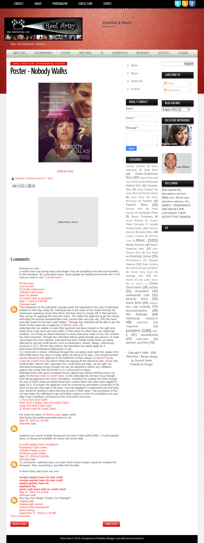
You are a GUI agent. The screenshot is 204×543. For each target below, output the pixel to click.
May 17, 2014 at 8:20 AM (33, 492)
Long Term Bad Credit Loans (35, 405)
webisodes (142, 339)
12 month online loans (32, 289)
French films (136, 204)
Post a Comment (20, 516)
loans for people (28, 295)
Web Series (85, 53)
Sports (107, 3)
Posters (66, 53)
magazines (132, 326)
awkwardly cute (138, 295)
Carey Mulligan (145, 189)
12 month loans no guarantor (35, 298)
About (38, 3)
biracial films (137, 299)
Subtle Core (85, 3)
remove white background (34, 507)
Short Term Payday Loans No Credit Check (44, 402)
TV (102, 53)
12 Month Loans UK (71, 325)
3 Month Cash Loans (31, 292)
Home (66, 523)
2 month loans (53, 277)
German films (134, 208)
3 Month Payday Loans (32, 450)
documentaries (136, 310)
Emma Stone (150, 193)
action (153, 287)
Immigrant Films (148, 212)
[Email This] (18, 186)
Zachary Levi (134, 275)
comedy (144, 306)
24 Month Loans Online (32, 453)
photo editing (26, 510)
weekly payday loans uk (34, 483)
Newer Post (19, 524)
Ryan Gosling (150, 264)
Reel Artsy (66, 538)
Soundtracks (120, 53)
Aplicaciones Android (132, 538)
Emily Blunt (132, 193)
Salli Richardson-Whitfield (144, 268)
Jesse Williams (134, 220)
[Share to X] (26, 186)
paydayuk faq (27, 486)
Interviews (142, 53)
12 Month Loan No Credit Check (37, 408)
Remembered (133, 260)
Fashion (183, 53)
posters (60, 63)
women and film (137, 342)
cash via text (26, 286)
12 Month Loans (52, 414)
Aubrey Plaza (147, 177)
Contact (19, 3)
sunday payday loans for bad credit (41, 477)
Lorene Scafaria (135, 236)
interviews (142, 322)
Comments (173, 90)
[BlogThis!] (22, 186)
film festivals (136, 314)
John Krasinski (44, 63)
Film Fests (164, 53)
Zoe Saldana (136, 284)
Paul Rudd (152, 252)
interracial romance (142, 318)
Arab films (151, 169)
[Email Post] (14, 185)
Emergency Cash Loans (33, 447)
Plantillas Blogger (105, 538)
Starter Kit (137, 81)
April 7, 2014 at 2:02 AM (33, 301)
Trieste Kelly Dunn (142, 272)
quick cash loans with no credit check (42, 489)
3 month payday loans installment (38, 444)
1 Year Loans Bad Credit (33, 399)
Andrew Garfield (135, 166)
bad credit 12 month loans (49, 375)
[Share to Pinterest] (33, 186)
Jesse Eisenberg (141, 216)
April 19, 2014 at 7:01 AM (34, 420)
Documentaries (43, 53)
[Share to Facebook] (30, 186)
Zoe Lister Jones (148, 279)
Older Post (111, 524)
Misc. (141, 240)
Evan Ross (138, 197)
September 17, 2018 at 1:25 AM (37, 513)
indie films (28, 63)
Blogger (148, 364)
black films (133, 303)
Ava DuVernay (134, 181)
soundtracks (149, 335)
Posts (170, 83)
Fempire (147, 200)
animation (142, 291)
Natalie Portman (135, 244)
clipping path (26, 501)
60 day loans (26, 283)
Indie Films (20, 53)
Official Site (65, 171)
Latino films (146, 232)
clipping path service (31, 504)
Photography (60, 3)
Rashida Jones (140, 256)
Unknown (24, 304)
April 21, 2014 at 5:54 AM (34, 456)
